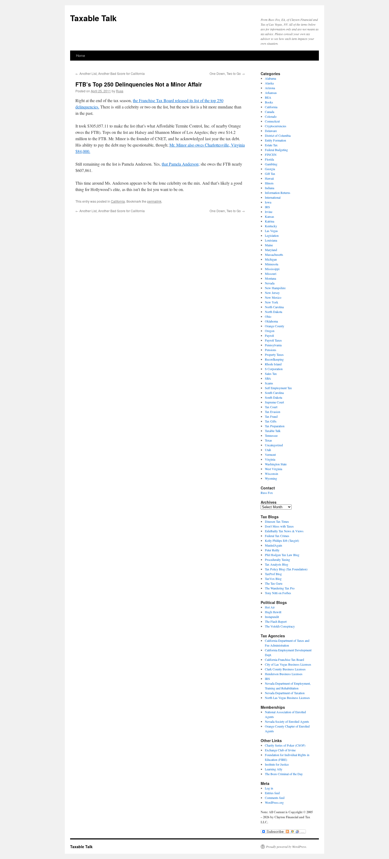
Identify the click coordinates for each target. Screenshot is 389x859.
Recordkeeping (274, 359)
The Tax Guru (273, 583)
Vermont (270, 454)
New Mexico (273, 297)
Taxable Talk (93, 18)
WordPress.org (274, 802)
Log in (269, 788)
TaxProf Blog (273, 574)
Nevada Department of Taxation (285, 693)
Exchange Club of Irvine (280, 750)
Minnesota (271, 264)
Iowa (268, 202)
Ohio (268, 316)
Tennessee (271, 435)
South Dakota (273, 397)
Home (80, 55)
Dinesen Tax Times (277, 521)
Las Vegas (271, 231)
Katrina (269, 221)
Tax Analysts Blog (276, 564)
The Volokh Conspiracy (280, 626)
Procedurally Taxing (277, 559)
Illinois (269, 183)
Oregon (269, 331)
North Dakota (273, 312)
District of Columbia (278, 135)
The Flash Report (276, 621)
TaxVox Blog (273, 578)
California (118, 201)
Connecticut (272, 121)
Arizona (270, 88)
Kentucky (271, 226)
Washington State (276, 464)
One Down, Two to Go (227, 73)
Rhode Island (273, 364)
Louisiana (271, 240)
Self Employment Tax (278, 388)
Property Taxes (274, 354)
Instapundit (272, 617)
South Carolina (274, 392)
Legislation (272, 235)
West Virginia (273, 469)
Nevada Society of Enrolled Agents (287, 721)
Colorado (271, 116)
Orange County (274, 326)
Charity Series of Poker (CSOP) (285, 745)
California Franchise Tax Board (284, 659)
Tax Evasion (272, 412)
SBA (268, 378)
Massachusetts (274, 254)
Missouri (270, 273)
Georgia (270, 169)
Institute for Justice (277, 764)
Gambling (271, 164)
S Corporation (274, 369)
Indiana (269, 188)
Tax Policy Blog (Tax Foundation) (286, 569)
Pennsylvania (273, 345)
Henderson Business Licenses (283, 674)
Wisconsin (271, 473)
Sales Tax (271, 373)
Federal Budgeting (276, 150)
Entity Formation (275, 140)
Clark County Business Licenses (285, 669)
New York (271, 302)
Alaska (269, 83)
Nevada (269, 283)
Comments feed (274, 798)
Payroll (269, 335)
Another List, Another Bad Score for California (110, 73)
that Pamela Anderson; (181, 164)
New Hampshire (275, 288)
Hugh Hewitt (273, 612)
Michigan (271, 259)
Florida (269, 159)
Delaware (271, 131)
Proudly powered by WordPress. (286, 846)
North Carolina (274, 307)
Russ (119, 91)
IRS (267, 207)
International (273, 197)
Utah (268, 450)
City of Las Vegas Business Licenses (288, 664)
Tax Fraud (271, 416)
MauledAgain (273, 545)
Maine (269, 245)
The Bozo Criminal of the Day (284, 774)
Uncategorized (274, 445)
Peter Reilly (272, 550)
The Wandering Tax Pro (280, 588)
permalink (154, 201)
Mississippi (272, 269)
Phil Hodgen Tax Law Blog (282, 555)
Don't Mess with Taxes (279, 526)
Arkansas (271, 92)
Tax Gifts (271, 421)
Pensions (270, 350)
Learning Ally (273, 769)
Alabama (270, 78)
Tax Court (271, 407)
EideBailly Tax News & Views (284, 531)
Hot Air (270, 607)
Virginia (270, 459)
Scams (269, 383)
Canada (269, 112)
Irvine (268, 212)
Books (269, 102)
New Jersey (272, 292)
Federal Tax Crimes (277, 536)
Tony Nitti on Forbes (278, 593)
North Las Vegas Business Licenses (287, 698)
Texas (268, 440)
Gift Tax (270, 173)
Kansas (269, 216)
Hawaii (269, 178)
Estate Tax (271, 145)
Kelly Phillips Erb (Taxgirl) (282, 540)
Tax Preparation (274, 426)
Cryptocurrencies (275, 126)
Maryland (271, 250)
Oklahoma (271, 321)
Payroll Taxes (273, 340)
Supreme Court (274, 402)
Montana (270, 278)
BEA (268, 97)
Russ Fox (267, 492)
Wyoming (271, 478)
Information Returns (277, 192)
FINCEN (271, 154)
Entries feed (272, 793)
